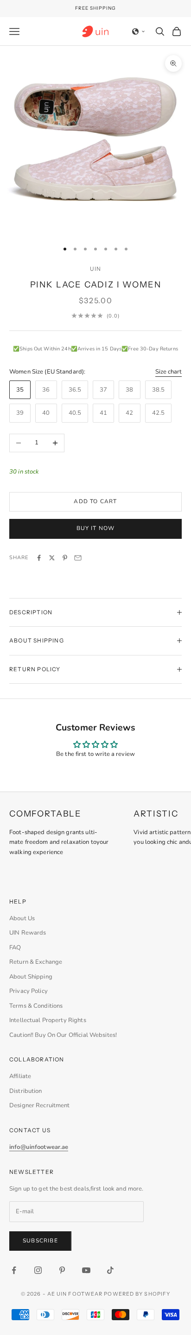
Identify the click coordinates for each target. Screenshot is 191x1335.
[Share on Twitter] (52, 557)
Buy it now (95, 528)
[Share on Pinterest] (65, 557)
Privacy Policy (28, 991)
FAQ (15, 947)
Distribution (25, 1091)
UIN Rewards (27, 933)
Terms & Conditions (36, 1006)
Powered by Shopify (137, 1294)
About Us (22, 918)
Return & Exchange (35, 962)
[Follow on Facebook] (14, 1270)
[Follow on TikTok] (110, 1270)
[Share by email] (78, 557)
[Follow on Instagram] (38, 1270)
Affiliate (20, 1076)
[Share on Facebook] (39, 557)
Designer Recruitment (39, 1105)
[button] (138, 31)
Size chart (168, 372)
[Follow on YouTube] (86, 1270)
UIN (96, 268)
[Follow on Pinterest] (62, 1270)
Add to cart (95, 501)
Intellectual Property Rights (47, 1020)
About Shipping (30, 977)
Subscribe (40, 1240)
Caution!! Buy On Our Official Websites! (63, 1035)
